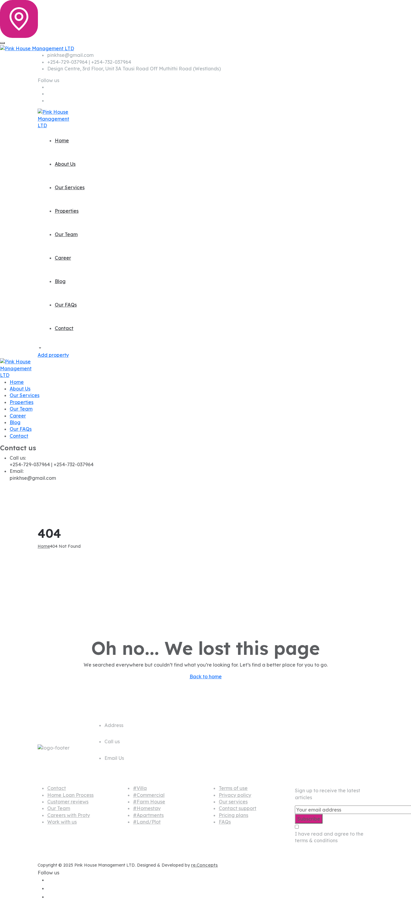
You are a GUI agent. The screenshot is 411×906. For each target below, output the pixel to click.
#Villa (140, 788)
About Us (65, 164)
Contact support (237, 808)
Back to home (206, 676)
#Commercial (149, 795)
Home (62, 140)
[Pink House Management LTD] (37, 48)
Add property (53, 355)
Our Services (70, 187)
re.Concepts (204, 865)
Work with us (62, 822)
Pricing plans (233, 815)
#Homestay (147, 808)
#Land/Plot (147, 822)
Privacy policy (235, 795)
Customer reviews (67, 802)
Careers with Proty (68, 815)
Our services (233, 802)
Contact (64, 328)
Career (63, 258)
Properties (67, 211)
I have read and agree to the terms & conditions (329, 837)
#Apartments (148, 815)
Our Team (66, 234)
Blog (60, 281)
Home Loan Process (70, 795)
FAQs (225, 822)
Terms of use (233, 788)
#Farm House (149, 802)
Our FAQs (66, 305)
